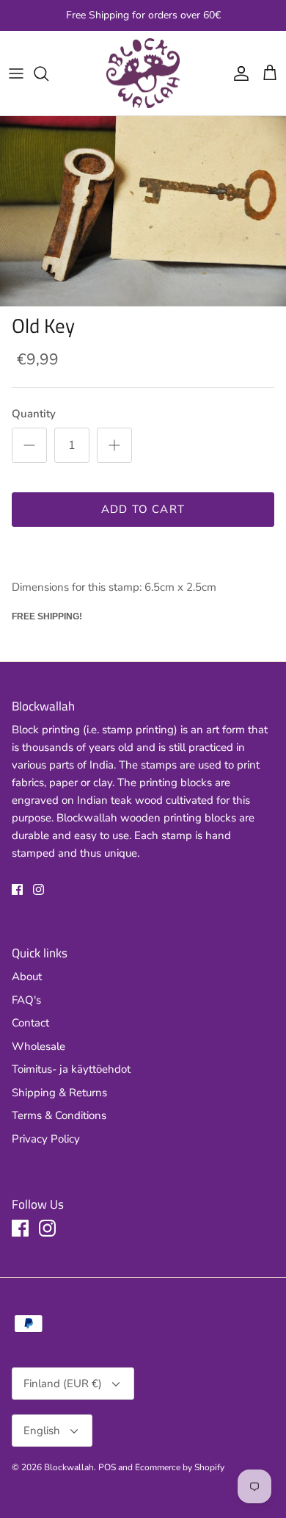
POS (107, 1467)
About (27, 976)
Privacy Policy (46, 1139)
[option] (143, 211)
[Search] (48, 73)
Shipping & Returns (59, 1092)
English (41, 1430)
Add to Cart (143, 509)
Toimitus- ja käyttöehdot (71, 1069)
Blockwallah (69, 1467)
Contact (30, 1022)
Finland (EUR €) (62, 1383)
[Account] (237, 73)
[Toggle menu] (16, 73)
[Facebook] (17, 889)
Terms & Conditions (59, 1115)
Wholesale (38, 1046)
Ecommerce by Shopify (179, 1467)
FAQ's (26, 1000)
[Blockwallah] (143, 73)
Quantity (34, 413)
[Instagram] (38, 889)
